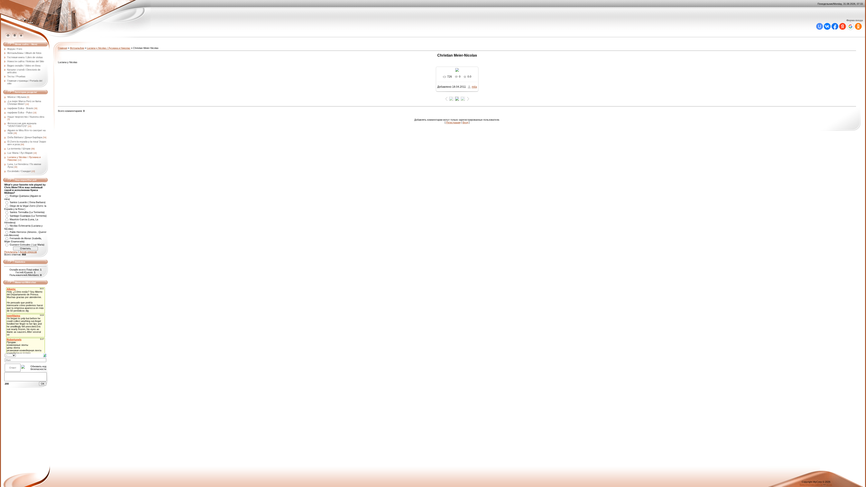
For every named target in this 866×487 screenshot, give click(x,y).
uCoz (829, 484)
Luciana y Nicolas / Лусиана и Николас (108, 48)
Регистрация (453, 122)
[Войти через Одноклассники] (858, 26)
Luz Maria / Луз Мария (19, 153)
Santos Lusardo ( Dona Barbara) (28, 202)
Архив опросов (28, 251)
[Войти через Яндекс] (842, 26)
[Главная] (8, 36)
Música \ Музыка (16, 97)
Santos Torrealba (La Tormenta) (27, 212)
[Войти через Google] (850, 26)
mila (474, 86)
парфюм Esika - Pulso (19, 112)
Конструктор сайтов (811, 484)
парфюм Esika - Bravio (20, 108)
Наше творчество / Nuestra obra (25, 116)
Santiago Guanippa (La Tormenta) (28, 215)
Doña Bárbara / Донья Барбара (24, 137)
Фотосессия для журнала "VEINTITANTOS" (21, 124)
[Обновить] (44, 355)
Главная (62, 48)
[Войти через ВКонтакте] (827, 26)
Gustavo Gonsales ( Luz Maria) (27, 244)
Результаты (11, 251)
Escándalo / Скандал (19, 171)
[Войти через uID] (819, 26)
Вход (465, 122)
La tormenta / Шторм (18, 148)
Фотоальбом (77, 48)
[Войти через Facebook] (834, 26)
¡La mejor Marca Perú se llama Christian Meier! (24, 102)
